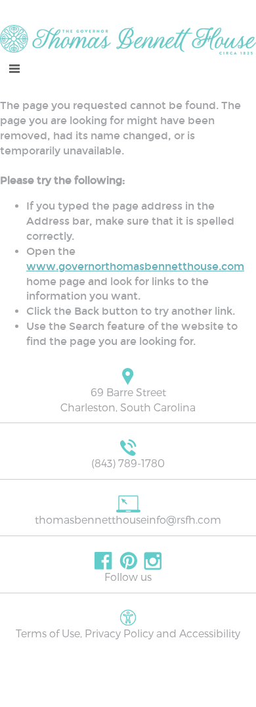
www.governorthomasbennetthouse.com (135, 266)
